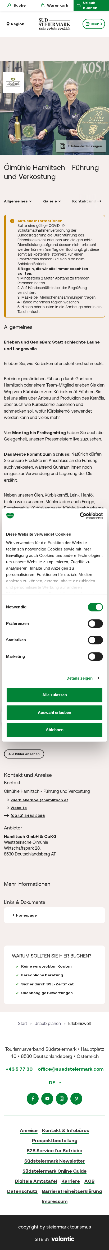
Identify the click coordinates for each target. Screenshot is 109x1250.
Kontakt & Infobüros (65, 1130)
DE (52, 1082)
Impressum (54, 1201)
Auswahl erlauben (54, 712)
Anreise (29, 1130)
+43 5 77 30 (19, 1069)
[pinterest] (76, 1099)
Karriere (70, 1181)
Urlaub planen (47, 1023)
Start (22, 1023)
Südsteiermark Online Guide (54, 1171)
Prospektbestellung (54, 1140)
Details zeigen (79, 678)
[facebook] (33, 1099)
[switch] (95, 623)
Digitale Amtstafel (36, 1181)
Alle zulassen (54, 695)
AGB (89, 1181)
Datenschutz (22, 1191)
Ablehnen (54, 729)
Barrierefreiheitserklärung (72, 1191)
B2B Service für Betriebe (54, 1150)
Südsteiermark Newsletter (54, 1161)
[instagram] (62, 1099)
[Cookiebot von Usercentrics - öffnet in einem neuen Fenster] (80, 515)
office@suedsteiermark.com (70, 1069)
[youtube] (47, 1099)
